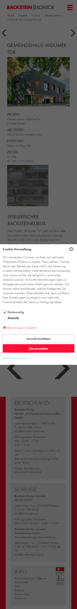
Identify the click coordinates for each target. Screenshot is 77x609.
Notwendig (16, 312)
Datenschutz (9, 358)
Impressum (22, 358)
